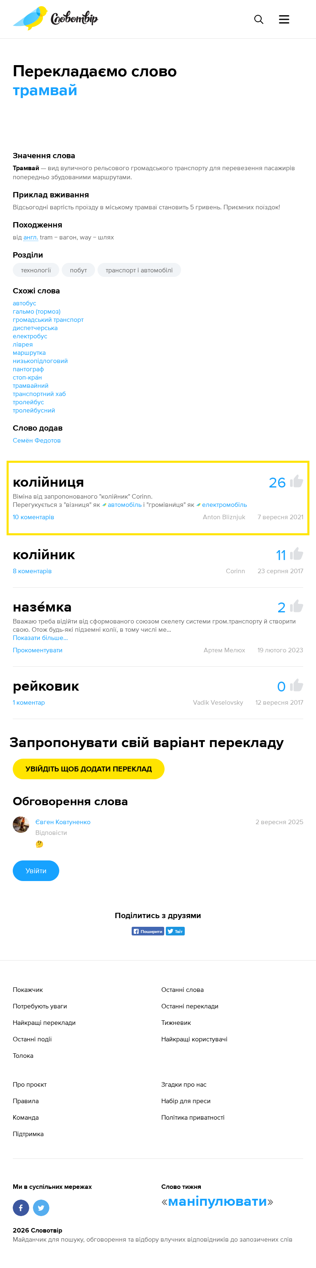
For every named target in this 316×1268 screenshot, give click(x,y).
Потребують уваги (40, 1006)
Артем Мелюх (224, 650)
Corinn (235, 570)
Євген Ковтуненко (63, 821)
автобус (24, 303)
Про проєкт (29, 1084)
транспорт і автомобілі (139, 270)
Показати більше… (40, 637)
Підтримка (28, 1133)
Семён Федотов (37, 440)
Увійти (36, 870)
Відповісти (51, 832)
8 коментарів (32, 570)
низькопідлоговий (40, 360)
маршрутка (29, 352)
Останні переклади (189, 1006)
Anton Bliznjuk (224, 516)
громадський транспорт (48, 319)
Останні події (32, 1039)
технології (36, 270)
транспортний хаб (39, 393)
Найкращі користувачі (194, 1039)
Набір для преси (186, 1100)
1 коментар (29, 702)
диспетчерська (35, 327)
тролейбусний (34, 410)
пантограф (28, 369)
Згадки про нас (184, 1084)
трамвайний (31, 385)
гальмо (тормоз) (36, 311)
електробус (30, 336)
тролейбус (28, 401)
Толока (23, 1055)
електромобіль (224, 504)
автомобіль (125, 504)
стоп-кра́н (27, 377)
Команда (26, 1117)
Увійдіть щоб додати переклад (89, 769)
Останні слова (182, 989)
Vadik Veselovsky (218, 702)
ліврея (23, 344)
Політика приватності (193, 1117)
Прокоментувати (38, 650)
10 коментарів (33, 516)
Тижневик (176, 1022)
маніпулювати (217, 1201)
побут (78, 270)
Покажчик (28, 989)
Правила (26, 1100)
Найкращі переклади (44, 1022)
